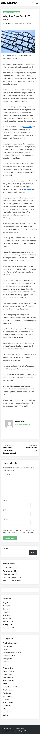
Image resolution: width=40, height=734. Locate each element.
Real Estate (7, 693)
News (5, 684)
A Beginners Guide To (10, 574)
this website (27, 127)
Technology (7, 706)
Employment (7, 659)
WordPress (13, 731)
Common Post (9, 2)
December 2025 (8, 628)
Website (6, 519)
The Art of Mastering (10, 568)
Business (6, 649)
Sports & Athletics (9, 702)
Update (5, 715)
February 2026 (8, 621)
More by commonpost (22, 425)
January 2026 (7, 625)
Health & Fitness (8, 677)
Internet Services (9, 680)
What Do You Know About (12, 580)
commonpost (9, 23)
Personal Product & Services (12, 687)
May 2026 (6, 612)
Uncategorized (8, 712)
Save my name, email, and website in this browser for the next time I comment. (19, 532)
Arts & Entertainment (10, 643)
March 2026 (7, 618)
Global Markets (8, 674)
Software (6, 699)
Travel (5, 709)
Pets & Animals (8, 690)
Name (5, 501)
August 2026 (7, 603)
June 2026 (6, 609)
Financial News (8, 668)
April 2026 (6, 615)
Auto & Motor (7, 646)
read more (27, 189)
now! (5, 272)
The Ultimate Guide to (10, 571)
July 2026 (6, 606)
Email (6, 510)
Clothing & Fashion (9, 655)
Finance (5, 662)
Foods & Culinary (9, 671)
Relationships (7, 696)
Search (5, 549)
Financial (6, 665)
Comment (7, 474)
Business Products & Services (12, 12)
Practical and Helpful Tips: (12, 577)
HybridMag (24, 731)
